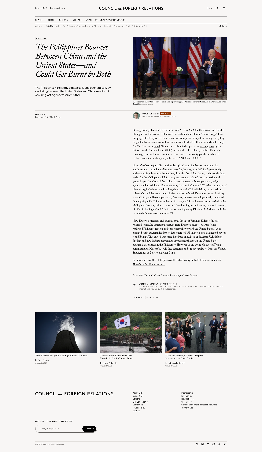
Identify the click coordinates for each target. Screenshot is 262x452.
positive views (150, 181)
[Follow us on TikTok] (219, 444)
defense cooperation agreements (169, 240)
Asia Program (191, 275)
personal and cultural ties (188, 177)
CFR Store (186, 402)
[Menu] (224, 8)
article (149, 264)
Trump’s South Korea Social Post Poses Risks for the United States (116, 357)
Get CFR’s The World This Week (54, 421)
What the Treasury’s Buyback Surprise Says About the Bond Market (184, 357)
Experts (76, 20)
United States (152, 297)
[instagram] (213, 444)
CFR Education (139, 402)
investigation (207, 146)
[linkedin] (202, 444)
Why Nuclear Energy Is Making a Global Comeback (61, 356)
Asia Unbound (146, 275)
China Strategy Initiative (166, 275)
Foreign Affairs (56, 8)
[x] (224, 444)
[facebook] (197, 444)
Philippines (41, 38)
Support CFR (41, 8)
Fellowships (186, 396)
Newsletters (186, 399)
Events (89, 20)
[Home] (131, 8)
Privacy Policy (139, 408)
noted (157, 146)
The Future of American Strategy (110, 20)
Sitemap (136, 410)
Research (63, 20)
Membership (187, 393)
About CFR (138, 393)
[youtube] (208, 444)
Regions (39, 20)
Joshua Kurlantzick (150, 114)
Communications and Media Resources (199, 405)
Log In (209, 8)
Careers (136, 399)
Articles (38, 26)
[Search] (217, 8)
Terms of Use (187, 408)
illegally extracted (177, 189)
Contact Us (138, 405)
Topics (51, 20)
